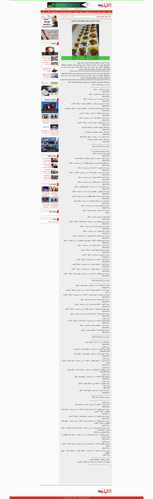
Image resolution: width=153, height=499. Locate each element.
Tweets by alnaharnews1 (53, 222)
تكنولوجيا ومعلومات (50, 100)
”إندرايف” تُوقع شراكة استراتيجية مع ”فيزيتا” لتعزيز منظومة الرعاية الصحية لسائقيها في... (54, 205)
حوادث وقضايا (52, 156)
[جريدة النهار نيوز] (50, 88)
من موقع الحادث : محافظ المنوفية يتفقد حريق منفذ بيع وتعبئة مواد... (50, 177)
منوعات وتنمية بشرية (102, 16)
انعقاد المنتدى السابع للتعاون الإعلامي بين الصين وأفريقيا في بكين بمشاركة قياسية (46, 194)
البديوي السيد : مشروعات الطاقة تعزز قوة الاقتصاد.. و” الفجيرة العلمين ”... (54, 194)
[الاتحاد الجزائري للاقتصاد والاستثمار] (50, 35)
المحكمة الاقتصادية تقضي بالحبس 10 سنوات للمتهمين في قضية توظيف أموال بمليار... (50, 160)
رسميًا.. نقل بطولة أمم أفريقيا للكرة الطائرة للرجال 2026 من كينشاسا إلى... (94, 14)
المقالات (53, 44)
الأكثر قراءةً (52, 184)
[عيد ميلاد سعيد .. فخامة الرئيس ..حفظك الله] (50, 21)
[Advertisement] (103, 474)
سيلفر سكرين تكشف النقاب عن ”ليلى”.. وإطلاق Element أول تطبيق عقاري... (45, 205)
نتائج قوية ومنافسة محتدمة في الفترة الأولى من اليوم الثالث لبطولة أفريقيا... (55, 14)
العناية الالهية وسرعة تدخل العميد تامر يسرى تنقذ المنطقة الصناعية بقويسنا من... (50, 171)
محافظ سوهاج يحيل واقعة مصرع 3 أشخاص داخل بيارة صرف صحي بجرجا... (50, 165)
